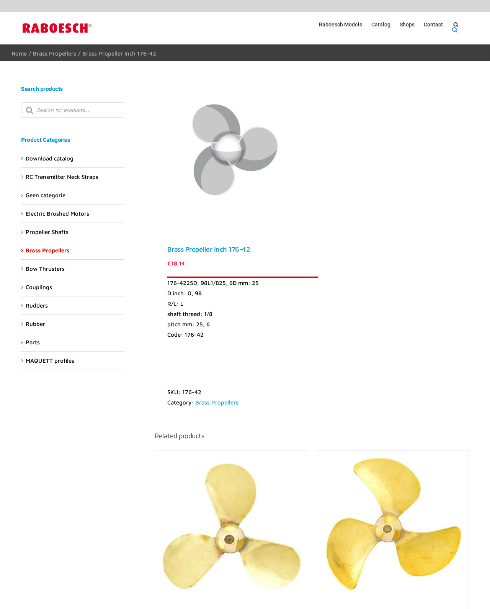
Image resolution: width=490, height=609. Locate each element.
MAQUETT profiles (50, 360)
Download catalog (50, 158)
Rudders (37, 305)
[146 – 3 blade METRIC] (231, 527)
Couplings (39, 287)
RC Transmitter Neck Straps (62, 177)
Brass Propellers (216, 402)
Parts (33, 342)
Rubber (35, 324)
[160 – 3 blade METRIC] (392, 527)
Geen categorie (45, 195)
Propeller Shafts (47, 232)
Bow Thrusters (45, 268)
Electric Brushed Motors (57, 213)
